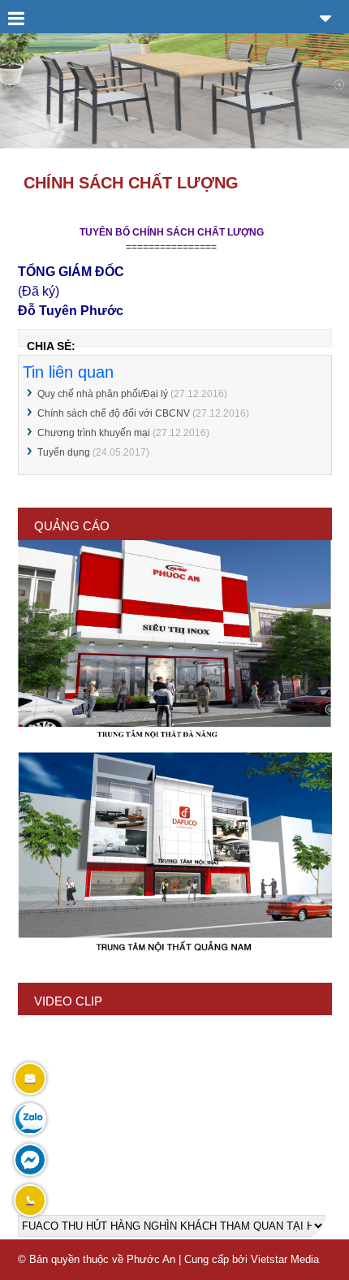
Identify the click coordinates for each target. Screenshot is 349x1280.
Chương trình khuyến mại (93, 433)
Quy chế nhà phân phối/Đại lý (102, 394)
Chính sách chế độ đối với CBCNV (113, 413)
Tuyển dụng (63, 452)
